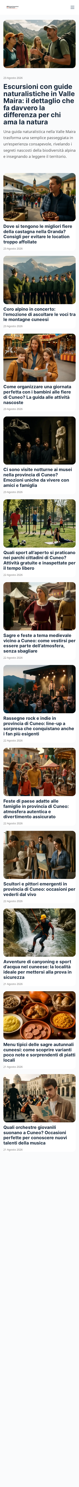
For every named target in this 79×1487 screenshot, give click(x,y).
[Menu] (72, 7)
